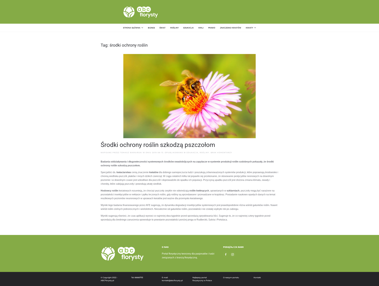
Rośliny (174, 28)
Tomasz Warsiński (131, 153)
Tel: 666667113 (137, 277)
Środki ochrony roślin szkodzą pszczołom (158, 144)
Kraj (201, 28)
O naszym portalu (231, 277)
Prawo (211, 28)
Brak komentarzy (221, 153)
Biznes (151, 28)
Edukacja (188, 28)
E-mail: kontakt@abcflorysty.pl (172, 279)
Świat (162, 28)
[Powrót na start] (141, 11)
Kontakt (257, 277)
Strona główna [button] (131, 28)
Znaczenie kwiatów (230, 28)
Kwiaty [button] (249, 28)
